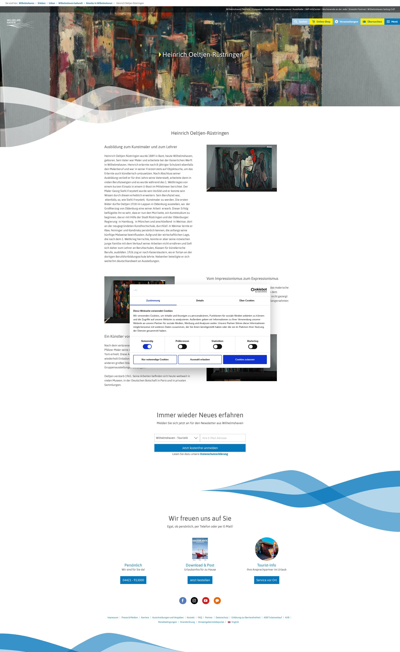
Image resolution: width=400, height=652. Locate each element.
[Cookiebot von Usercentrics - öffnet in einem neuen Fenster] (253, 290)
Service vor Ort (266, 580)
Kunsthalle (298, 9)
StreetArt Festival (357, 9)
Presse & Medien (130, 617)
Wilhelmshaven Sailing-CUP (381, 9)
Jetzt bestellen (200, 580)
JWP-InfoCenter (312, 9)
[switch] (182, 346)
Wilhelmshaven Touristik (238, 9)
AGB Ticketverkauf (273, 617)
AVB (287, 617)
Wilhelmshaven (26, 3)
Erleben (41, 3)
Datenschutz (222, 617)
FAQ (200, 617)
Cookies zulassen (245, 359)
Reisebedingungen (167, 622)
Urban (52, 3)
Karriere (145, 617)
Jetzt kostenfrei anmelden (200, 448)
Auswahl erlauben (200, 359)
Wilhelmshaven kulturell (70, 3)
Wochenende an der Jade (334, 9)
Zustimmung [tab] (153, 300)
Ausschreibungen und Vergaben (168, 617)
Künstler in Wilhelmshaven (99, 3)
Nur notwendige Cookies (155, 359)
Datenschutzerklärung (214, 454)
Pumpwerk (257, 9)
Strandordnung (187, 622)
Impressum (113, 617)
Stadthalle (269, 9)
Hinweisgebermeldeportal (211, 622)
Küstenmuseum (283, 9)
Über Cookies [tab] (246, 300)
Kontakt (191, 617)
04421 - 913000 (133, 580)
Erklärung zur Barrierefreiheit (246, 617)
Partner (208, 617)
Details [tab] (200, 300)
